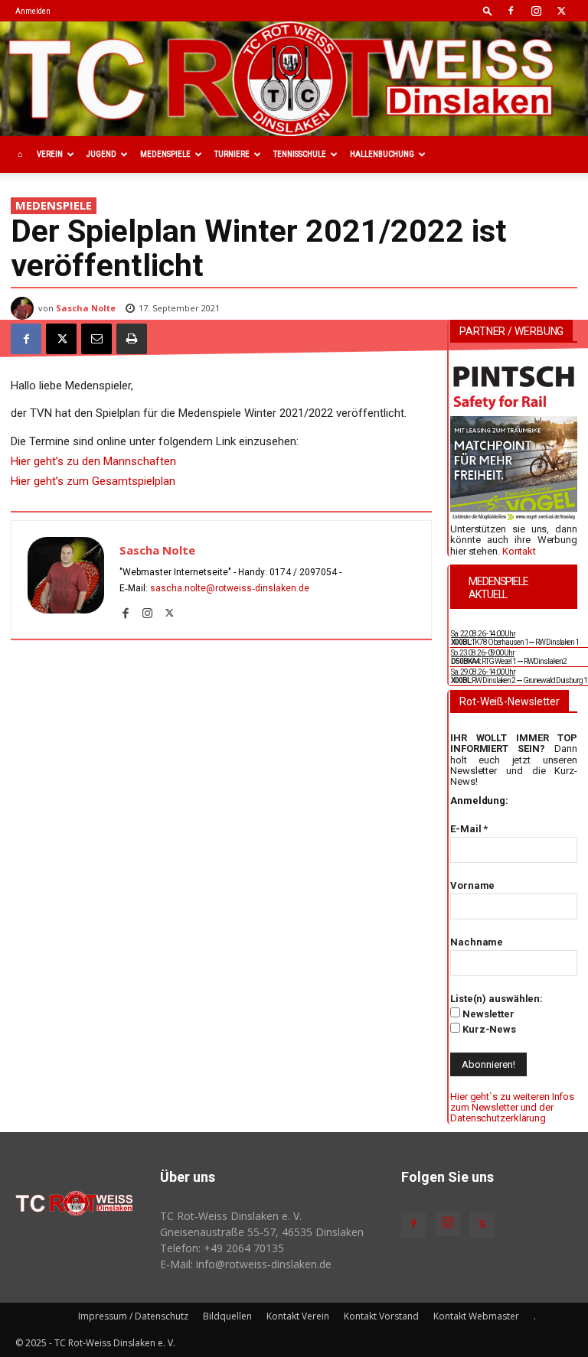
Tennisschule (299, 154)
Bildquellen (227, 1316)
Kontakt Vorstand (381, 1316)
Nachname (476, 942)
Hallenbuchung (382, 154)
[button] (487, 10)
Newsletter (487, 1014)
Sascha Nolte (86, 308)
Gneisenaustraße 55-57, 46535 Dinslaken (262, 1232)
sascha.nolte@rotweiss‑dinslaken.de (229, 588)
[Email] (96, 339)
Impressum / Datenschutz (133, 1316)
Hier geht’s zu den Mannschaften (93, 461)
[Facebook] (510, 10)
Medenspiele (165, 154)
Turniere (232, 154)
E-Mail (469, 829)
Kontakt (519, 551)
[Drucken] (131, 339)
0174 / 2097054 (303, 572)
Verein (50, 154)
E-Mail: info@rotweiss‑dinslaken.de (246, 1264)
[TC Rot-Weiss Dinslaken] (294, 78)
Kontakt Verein (297, 1316)
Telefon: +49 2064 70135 (222, 1248)
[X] (561, 10)
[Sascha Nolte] (24, 308)
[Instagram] (535, 10)
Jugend (101, 154)
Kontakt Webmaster (476, 1316)
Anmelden (33, 11)
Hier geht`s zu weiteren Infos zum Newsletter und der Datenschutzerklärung (512, 1107)
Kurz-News (488, 1029)
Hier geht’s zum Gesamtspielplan (93, 481)
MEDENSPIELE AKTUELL (498, 587)
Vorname (472, 885)
